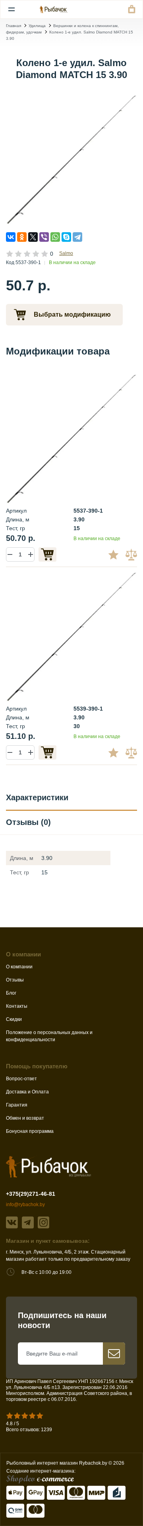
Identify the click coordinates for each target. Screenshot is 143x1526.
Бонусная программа (30, 1131)
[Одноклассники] (22, 237)
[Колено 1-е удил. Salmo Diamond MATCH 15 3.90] (71, 158)
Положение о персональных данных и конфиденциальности (49, 1036)
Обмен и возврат (25, 1118)
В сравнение (132, 554)
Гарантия (16, 1105)
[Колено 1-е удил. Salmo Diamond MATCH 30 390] (71, 635)
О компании (19, 967)
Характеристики (37, 797)
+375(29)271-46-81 (30, 1194)
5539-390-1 (88, 708)
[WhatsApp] (55, 237)
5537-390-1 (88, 510)
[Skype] (66, 237)
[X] (33, 237)
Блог (11, 993)
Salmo (66, 253)
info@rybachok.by (25, 1204)
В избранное (116, 554)
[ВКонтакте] (10, 237)
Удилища (37, 26)
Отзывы (15, 980)
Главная (13, 26)
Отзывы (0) (28, 822)
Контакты (16, 1006)
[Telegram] (77, 237)
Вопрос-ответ (21, 1078)
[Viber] (44, 237)
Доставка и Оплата (27, 1092)
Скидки (14, 1019)
